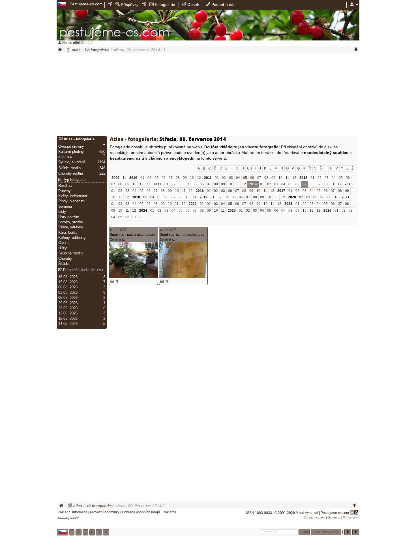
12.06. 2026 (68, 313)
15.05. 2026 (68, 319)
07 (171, 178)
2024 (143, 211)
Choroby (65, 259)
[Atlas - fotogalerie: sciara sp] (112, 281)
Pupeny (64, 191)
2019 (203, 197)
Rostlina (65, 186)
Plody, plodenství (72, 201)
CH (249, 168)
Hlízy (62, 248)
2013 (157, 184)
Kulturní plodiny (71, 152)
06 (164, 178)
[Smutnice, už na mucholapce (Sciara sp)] (183, 260)
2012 (303, 178)
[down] (356, 50)
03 (231, 178)
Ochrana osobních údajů (141, 512)
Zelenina (65, 157)
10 (192, 178)
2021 (345, 197)
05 (156, 178)
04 (238, 178)
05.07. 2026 (68, 298)
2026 (327, 211)
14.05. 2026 (68, 324)
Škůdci (64, 264)
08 (178, 178)
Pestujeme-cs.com (86, 4)
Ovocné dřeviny (71, 147)
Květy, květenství (72, 196)
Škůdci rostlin (69, 168)
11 (124, 178)
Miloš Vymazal (307, 513)
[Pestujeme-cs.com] (62, 4)
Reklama (169, 512)
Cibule (63, 243)
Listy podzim (68, 217)
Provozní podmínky (104, 512)
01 (142, 178)
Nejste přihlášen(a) (76, 43)
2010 (133, 178)
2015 (349, 184)
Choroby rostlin (70, 173)
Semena (65, 207)
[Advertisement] (208, 95)
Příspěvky (129, 4)
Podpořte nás (222, 4)
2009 (115, 178)
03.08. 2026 (68, 293)
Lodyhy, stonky (70, 222)
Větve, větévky (70, 227)
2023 (288, 204)
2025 (232, 211)
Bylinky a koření (71, 162)
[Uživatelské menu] (354, 4)
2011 (208, 178)
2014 (253, 184)
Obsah (192, 4)
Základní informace (72, 512)
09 (185, 178)
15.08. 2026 (68, 282)
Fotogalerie (164, 4)
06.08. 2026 (68, 287)
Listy (62, 212)
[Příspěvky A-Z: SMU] (117, 281)
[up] (355, 505)
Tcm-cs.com (350, 517)
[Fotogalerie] (87, 50)
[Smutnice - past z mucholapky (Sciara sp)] (133, 260)
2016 (200, 191)
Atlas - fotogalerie (79, 139)
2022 (193, 204)
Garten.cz (334, 517)
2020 (292, 197)
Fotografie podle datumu (82, 270)
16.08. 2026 (68, 277)
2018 (136, 197)
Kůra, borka (67, 233)
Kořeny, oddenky (72, 238)
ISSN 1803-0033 (259, 513)
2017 (281, 191)
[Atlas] (69, 50)
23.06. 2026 (68, 308)
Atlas (304, 532)
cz (111, 230)
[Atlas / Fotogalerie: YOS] (117, 230)
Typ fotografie (73, 180)
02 (149, 178)
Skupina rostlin (70, 253)
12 (199, 178)
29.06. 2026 (68, 303)
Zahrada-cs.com (314, 517)
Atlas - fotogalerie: (134, 139)
